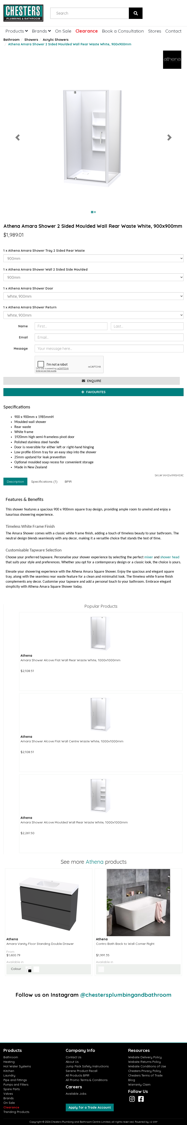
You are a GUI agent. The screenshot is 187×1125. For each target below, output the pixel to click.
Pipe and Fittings (15, 1080)
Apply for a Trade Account (90, 1107)
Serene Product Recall (81, 1071)
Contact (173, 31)
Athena (95, 861)
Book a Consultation (123, 31)
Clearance (86, 31)
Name (23, 326)
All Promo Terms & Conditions (86, 1080)
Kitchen (8, 1071)
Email (23, 337)
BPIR (68, 481)
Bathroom (11, 40)
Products (15, 31)
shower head (169, 557)
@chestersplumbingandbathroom (125, 994)
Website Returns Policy (144, 1061)
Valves (8, 1093)
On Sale (63, 31)
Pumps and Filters (15, 1084)
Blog (131, 1080)
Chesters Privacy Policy (144, 1071)
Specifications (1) (44, 481)
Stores (154, 31)
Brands (40, 31)
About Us (72, 1061)
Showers (31, 40)
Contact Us (73, 1057)
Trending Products (16, 1112)
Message (21, 348)
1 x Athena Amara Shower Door (28, 288)
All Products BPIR (77, 1075)
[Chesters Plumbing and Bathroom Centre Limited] (23, 13)
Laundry (9, 1075)
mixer (148, 557)
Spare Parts (11, 1089)
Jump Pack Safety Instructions (87, 1066)
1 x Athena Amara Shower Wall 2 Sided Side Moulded (45, 269)
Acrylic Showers (55, 40)
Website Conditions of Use (147, 1066)
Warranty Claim (139, 1084)
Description (15, 481)
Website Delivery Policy (145, 1057)
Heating (9, 1061)
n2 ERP (153, 1121)
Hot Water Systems (17, 1066)
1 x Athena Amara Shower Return (30, 307)
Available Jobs (76, 1093)
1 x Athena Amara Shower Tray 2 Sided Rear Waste (44, 251)
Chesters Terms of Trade (145, 1075)
